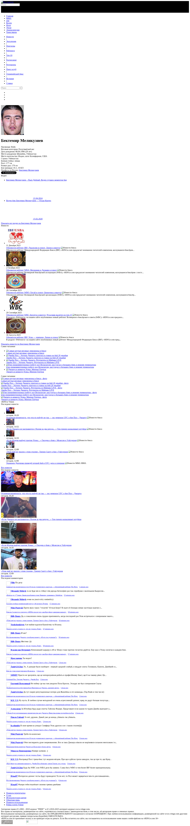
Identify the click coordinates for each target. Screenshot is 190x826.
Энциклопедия (12, 30)
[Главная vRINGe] (7, 2)
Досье (8, 28)
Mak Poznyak (17, 608)
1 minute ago (83, 587)
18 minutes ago (73, 612)
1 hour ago (62, 663)
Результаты (11, 65)
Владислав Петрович (21, 650)
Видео (9, 23)
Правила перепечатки (15, 793)
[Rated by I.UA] (32, 823)
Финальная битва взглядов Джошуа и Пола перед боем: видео (28, 747)
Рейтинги (10, 51)
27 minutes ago (48, 629)
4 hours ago (56, 747)
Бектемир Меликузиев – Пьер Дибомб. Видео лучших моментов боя (36, 180)
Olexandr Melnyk (18, 591)
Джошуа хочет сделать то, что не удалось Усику (24, 629)
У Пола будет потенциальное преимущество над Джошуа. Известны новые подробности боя (40, 713)
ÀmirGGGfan (17, 667)
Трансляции (11, 32)
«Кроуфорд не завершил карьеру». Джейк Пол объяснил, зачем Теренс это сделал (36, 764)
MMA (8, 18)
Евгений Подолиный (20, 683)
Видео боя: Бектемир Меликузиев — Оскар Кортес (28, 201)
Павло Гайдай (17, 717)
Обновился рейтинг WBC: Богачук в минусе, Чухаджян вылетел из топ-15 (39, 315)
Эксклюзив (11, 41)
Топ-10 (9, 55)
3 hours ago (63, 730)
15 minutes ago (69, 595)
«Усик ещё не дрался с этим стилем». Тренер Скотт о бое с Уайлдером (37, 452)
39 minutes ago (64, 637)
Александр (16, 709)
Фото (8, 25)
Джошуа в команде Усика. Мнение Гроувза (25, 372)
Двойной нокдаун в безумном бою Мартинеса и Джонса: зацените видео (32, 688)
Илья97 (14, 776)
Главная (9, 16)
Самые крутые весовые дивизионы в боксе (25, 353)
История (10, 79)
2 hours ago (79, 713)
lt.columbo (15, 725)
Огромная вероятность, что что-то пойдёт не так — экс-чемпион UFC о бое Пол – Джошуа (46, 417)
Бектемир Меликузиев (29, 170)
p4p (7, 21)
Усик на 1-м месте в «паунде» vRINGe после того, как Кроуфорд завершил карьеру (36, 612)
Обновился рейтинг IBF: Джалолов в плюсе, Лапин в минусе (33, 248)
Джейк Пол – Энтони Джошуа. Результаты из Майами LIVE (32, 362)
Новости (10, 37)
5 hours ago (47, 755)
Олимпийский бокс (15, 74)
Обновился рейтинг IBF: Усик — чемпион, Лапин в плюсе (32, 337)
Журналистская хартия (16, 798)
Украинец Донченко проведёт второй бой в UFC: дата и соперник (35, 463)
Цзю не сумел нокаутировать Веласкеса (20, 671)
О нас (8, 795)
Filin (13, 582)
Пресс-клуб (11, 69)
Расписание (11, 60)
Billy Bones (16, 616)
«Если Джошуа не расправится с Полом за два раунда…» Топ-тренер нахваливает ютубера (46, 429)
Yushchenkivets (17, 625)
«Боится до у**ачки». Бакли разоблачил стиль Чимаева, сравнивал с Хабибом (34, 595)
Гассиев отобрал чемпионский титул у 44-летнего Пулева (27, 604)
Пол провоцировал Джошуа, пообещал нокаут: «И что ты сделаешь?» (31, 637)
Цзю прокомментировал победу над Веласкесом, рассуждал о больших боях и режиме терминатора (50, 367)
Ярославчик (16, 658)
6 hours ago (83, 772)
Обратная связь (13, 800)
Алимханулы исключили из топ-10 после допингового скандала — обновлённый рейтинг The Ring (42, 587)
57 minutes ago (73, 654)
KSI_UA (14, 700)
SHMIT (14, 675)
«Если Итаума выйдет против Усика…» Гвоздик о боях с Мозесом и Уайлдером (41, 440)
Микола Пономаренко (21, 751)
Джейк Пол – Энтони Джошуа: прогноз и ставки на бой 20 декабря (36, 358)
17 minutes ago (55, 604)
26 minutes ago (64, 620)
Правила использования (17, 802)
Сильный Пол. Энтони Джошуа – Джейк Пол (22, 679)
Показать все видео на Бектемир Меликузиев (21, 223)
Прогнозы (10, 46)
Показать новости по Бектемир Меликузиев (20, 344)
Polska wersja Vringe (15, 805)
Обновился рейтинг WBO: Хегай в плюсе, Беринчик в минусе (34, 292)
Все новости (6, 467)
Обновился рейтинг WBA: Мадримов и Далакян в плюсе (31, 270)
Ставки (9, 83)
